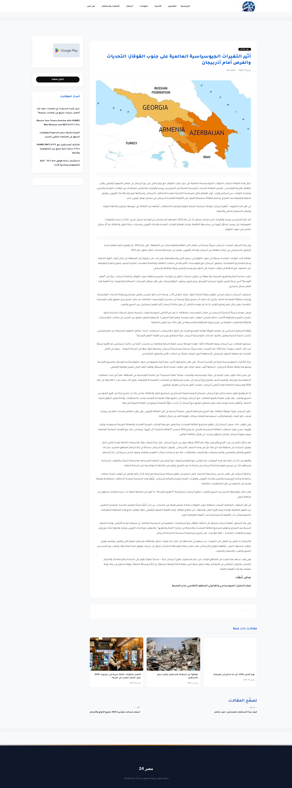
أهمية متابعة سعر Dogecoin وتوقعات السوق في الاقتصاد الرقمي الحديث (60, 135)
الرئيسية (185, 6)
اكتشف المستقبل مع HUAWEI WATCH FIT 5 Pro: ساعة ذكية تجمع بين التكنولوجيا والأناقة (58, 149)
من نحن (91, 6)
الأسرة (157, 6)
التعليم (172, 6)
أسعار (129, 6)
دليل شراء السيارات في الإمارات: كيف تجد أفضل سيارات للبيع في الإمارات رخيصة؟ (58, 111)
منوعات (143, 6)
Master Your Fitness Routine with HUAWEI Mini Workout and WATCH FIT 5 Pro (58, 123)
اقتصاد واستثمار (110, 6)
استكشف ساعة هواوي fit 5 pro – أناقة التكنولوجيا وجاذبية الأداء (60, 163)
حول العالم (244, 49)
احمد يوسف (247, 610)
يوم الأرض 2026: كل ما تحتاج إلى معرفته (234, 674)
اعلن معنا (58, 79)
